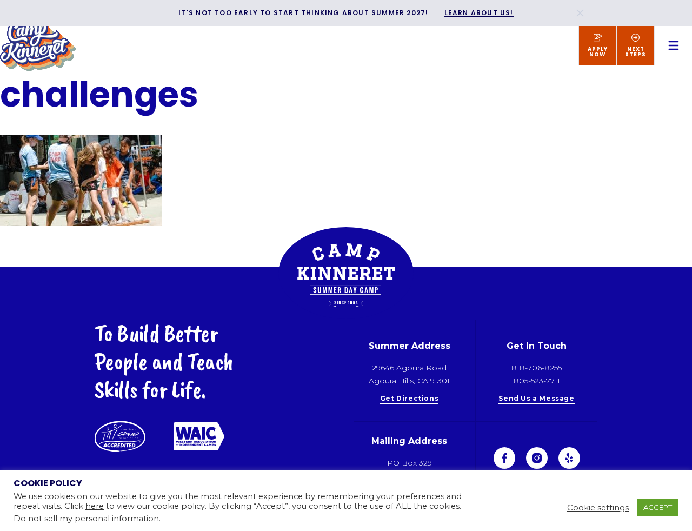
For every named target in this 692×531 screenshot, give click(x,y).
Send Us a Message (536, 398)
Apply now (598, 51)
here (94, 506)
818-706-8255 (536, 368)
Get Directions (409, 398)
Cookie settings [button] (598, 508)
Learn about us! (479, 13)
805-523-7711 (537, 381)
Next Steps (635, 51)
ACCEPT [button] (657, 507)
